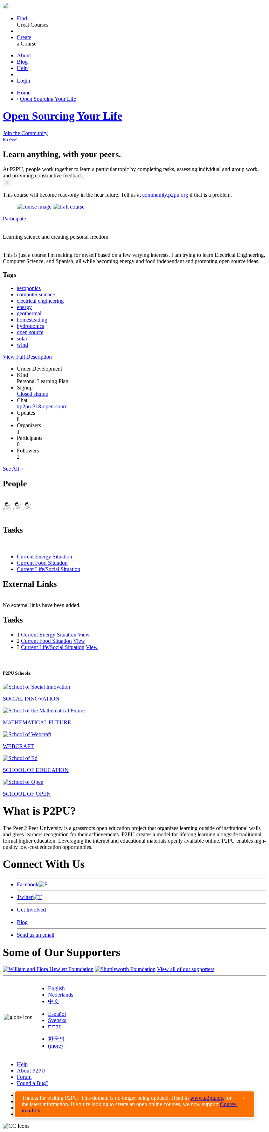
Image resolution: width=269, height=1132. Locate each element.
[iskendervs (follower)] (17, 509)
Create (24, 37)
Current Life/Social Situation (48, 569)
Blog (22, 62)
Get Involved (31, 910)
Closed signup (32, 394)
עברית (55, 1026)
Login (23, 81)
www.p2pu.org (207, 1098)
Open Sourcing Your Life (48, 99)
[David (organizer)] (7, 509)
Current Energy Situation (44, 557)
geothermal (29, 313)
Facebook (28, 884)
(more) (55, 1046)
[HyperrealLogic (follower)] (27, 509)
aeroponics (29, 288)
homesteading (32, 320)
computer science (36, 294)
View (84, 635)
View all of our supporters (185, 969)
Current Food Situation (42, 563)
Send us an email (35, 935)
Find (22, 18)
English (56, 988)
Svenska (57, 1020)
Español (57, 1014)
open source (30, 332)
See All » (13, 469)
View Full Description (27, 357)
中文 (53, 1001)
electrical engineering (40, 301)
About (24, 55)
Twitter (25, 897)
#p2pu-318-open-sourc (42, 406)
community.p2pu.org (165, 195)
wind (22, 345)
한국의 (56, 1039)
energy (24, 307)
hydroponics (30, 326)
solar (22, 339)
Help (22, 68)
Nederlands (60, 995)
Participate (14, 219)
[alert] (134, 1104)
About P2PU (31, 1071)
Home (23, 93)
